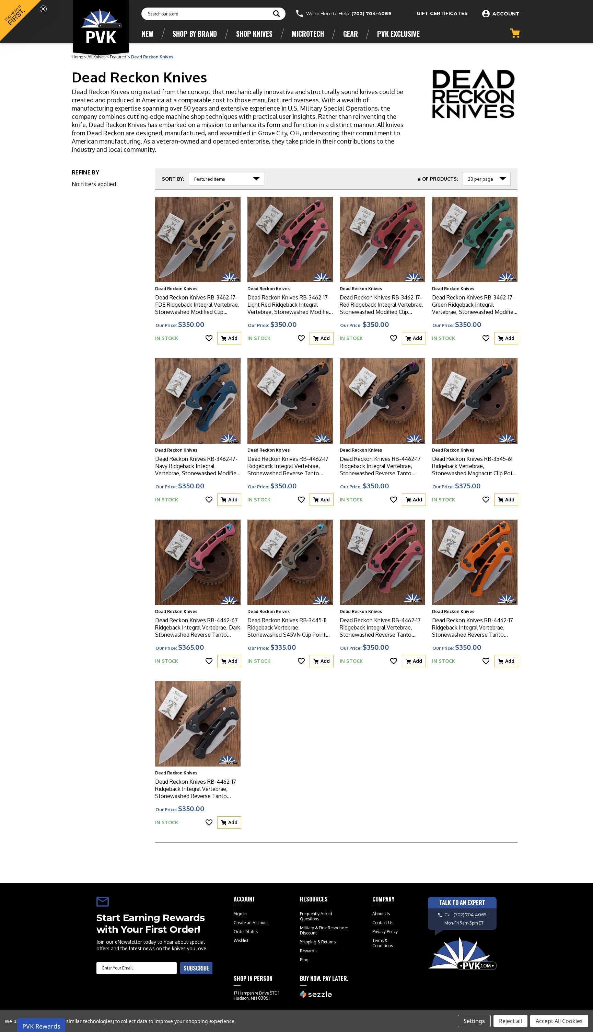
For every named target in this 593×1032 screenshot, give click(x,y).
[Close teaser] (43, 8)
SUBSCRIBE (196, 968)
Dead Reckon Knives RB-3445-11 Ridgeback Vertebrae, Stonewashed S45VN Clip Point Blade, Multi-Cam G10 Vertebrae (286, 627)
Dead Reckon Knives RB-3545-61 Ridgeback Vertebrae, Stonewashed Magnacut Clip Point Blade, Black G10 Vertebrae (474, 466)
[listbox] (226, 179)
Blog (304, 959)
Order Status (246, 931)
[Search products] (276, 14)
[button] (20, 20)
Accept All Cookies (559, 1021)
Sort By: (173, 179)
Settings (474, 1021)
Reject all (510, 1021)
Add (232, 338)
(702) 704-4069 (371, 13)
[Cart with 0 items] (515, 33)
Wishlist (241, 940)
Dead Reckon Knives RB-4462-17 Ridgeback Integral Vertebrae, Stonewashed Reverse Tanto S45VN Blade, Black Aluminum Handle (195, 789)
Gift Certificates (442, 13)
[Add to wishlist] (209, 338)
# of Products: (438, 179)
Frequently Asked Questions (316, 916)
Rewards (308, 950)
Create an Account (251, 922)
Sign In (240, 913)
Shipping (308, 941)
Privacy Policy (385, 931)
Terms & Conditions (382, 943)
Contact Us (382, 922)
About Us (381, 913)
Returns (328, 941)
